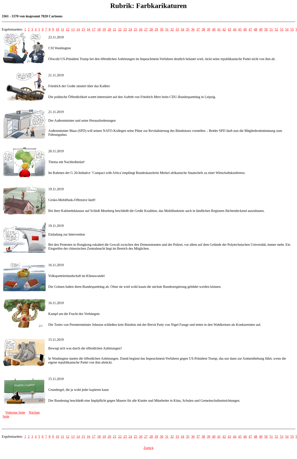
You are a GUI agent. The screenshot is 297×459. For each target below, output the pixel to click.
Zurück (148, 448)
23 (125, 29)
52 (276, 29)
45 (240, 29)
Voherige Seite (15, 412)
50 (266, 29)
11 (62, 29)
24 (130, 29)
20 (109, 29)
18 (99, 29)
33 (177, 29)
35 (187, 29)
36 (193, 29)
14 (78, 29)
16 (88, 29)
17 (93, 29)
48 (255, 29)
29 (156, 29)
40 (213, 29)
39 (208, 29)
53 (281, 29)
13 (73, 29)
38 (203, 29)
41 (219, 29)
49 (260, 29)
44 (234, 29)
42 (224, 29)
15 (83, 29)
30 (161, 29)
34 (182, 29)
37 (198, 29)
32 (172, 29)
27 (146, 29)
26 (140, 29)
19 (104, 29)
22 (120, 29)
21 (114, 29)
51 (271, 29)
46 (245, 29)
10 (57, 29)
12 (67, 29)
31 (167, 29)
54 (287, 29)
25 (135, 29)
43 (229, 29)
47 (250, 29)
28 (151, 29)
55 (292, 29)
